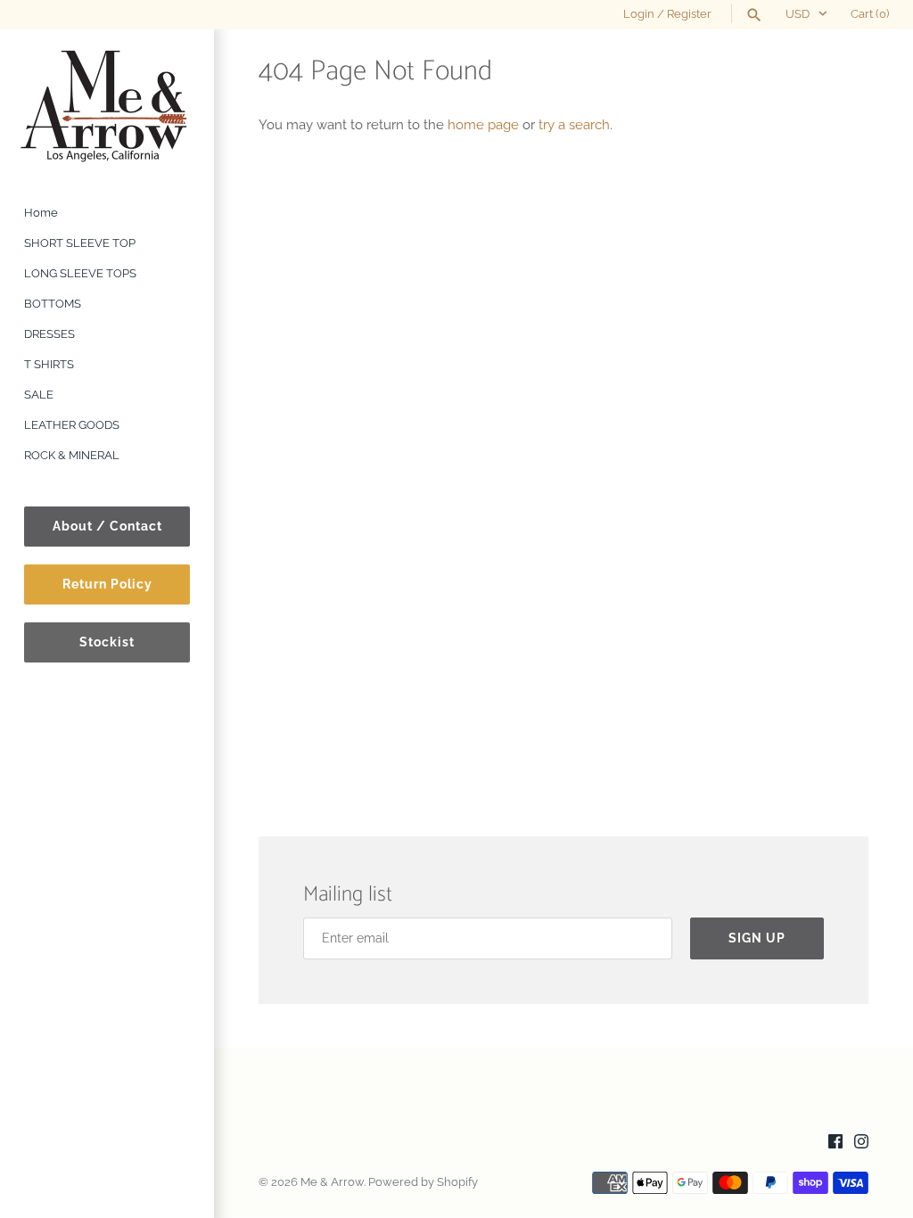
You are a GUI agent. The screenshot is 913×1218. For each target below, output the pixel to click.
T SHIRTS (49, 364)
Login (638, 14)
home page (483, 125)
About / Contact (107, 526)
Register (689, 14)
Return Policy (107, 584)
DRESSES (49, 334)
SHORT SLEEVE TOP (80, 243)
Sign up (757, 938)
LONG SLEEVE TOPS (80, 273)
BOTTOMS (52, 303)
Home (41, 212)
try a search (574, 125)
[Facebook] (835, 1143)
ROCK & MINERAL (71, 455)
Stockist (107, 642)
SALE (38, 394)
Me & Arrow (332, 1182)
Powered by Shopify (423, 1182)
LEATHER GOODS (71, 425)
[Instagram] (861, 1143)
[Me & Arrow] (107, 104)
